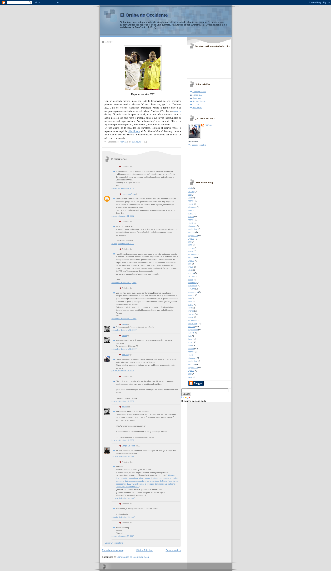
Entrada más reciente (112, 550)
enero (190, 204)
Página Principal (144, 550)
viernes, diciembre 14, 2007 (123, 456)
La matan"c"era (128, 194)
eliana (124, 324)
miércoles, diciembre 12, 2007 (124, 283)
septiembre (193, 235)
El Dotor (196, 104)
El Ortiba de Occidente (144, 15)
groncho (177, 111)
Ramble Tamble (199, 101)
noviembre (192, 229)
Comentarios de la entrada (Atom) (133, 557)
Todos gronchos (199, 92)
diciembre (192, 207)
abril (190, 188)
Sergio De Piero (128, 446)
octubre (191, 232)
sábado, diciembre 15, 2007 (123, 517)
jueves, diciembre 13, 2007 (123, 371)
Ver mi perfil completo (197, 145)
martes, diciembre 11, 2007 (123, 188)
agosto (191, 239)
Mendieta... (197, 95)
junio (190, 245)
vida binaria (134, 131)
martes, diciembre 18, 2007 (123, 536)
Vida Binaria (197, 108)
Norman (125, 354)
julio (190, 195)
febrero (191, 191)
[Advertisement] (203, 161)
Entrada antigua (173, 550)
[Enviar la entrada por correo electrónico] (145, 142)
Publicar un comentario (113, 543)
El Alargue (197, 98)
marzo (191, 216)
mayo (190, 213)
